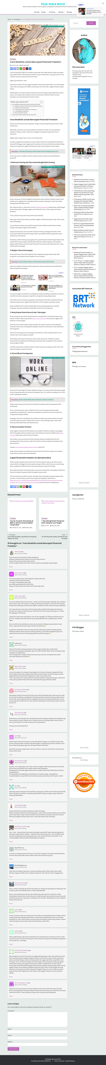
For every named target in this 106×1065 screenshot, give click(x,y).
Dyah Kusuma (19, 761)
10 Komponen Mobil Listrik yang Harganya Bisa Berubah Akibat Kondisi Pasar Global (84, 201)
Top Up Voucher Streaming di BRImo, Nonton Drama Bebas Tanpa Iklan (21, 523)
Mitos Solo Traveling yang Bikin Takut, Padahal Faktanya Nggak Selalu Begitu (84, 207)
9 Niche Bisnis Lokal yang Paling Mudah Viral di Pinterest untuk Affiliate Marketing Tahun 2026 (84, 192)
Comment (11, 1011)
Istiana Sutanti (19, 883)
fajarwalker (18, 666)
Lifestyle (61, 12)
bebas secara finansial (39, 318)
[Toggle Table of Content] (40, 102)
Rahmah (17, 551)
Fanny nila (77, 274)
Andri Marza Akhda (21, 950)
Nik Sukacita (19, 712)
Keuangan (13, 59)
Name (10, 1029)
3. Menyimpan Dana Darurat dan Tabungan (25, 109)
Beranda (36, 12)
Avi (16, 786)
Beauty (43, 12)
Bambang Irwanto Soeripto (82, 252)
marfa (17, 909)
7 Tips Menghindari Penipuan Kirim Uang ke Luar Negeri (52, 522)
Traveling (52, 12)
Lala (16, 736)
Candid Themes (70, 1061)
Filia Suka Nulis (53, 4)
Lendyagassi (19, 805)
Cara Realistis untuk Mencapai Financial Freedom (26, 104)
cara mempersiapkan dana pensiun (26, 447)
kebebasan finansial (42, 207)
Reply (11, 566)
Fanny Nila (18, 596)
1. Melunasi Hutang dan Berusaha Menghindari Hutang (28, 106)
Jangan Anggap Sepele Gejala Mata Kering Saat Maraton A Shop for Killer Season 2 (84, 186)
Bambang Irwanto (20, 826)
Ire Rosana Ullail (20, 689)
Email (10, 1035)
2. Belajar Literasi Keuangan (21, 107)
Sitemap (69, 12)
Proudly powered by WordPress (41, 1061)
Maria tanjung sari (21, 983)
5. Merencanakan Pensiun (20, 113)
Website (10, 1042)
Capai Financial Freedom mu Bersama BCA (24, 114)
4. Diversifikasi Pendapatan (21, 111)
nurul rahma (19, 573)
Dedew (17, 931)
